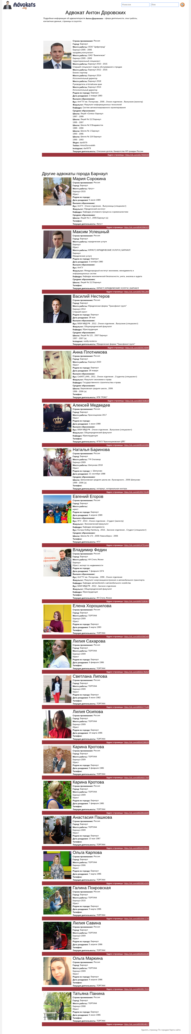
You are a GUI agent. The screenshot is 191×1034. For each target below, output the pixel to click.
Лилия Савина (87, 923)
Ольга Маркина (88, 958)
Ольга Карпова (87, 852)
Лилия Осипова (88, 711)
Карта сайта (175, 1030)
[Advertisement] (95, 30)
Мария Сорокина (89, 178)
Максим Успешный (91, 231)
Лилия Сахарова (89, 641)
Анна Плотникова (90, 352)
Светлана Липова (90, 676)
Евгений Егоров (88, 496)
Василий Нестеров (91, 296)
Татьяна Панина (89, 993)
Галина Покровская (92, 887)
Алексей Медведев (91, 405)
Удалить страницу (149, 1030)
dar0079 (83, 142)
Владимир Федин (90, 549)
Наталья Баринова (91, 449)
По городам (163, 1030)
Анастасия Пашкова (92, 817)
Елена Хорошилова (92, 605)
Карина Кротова (88, 746)
